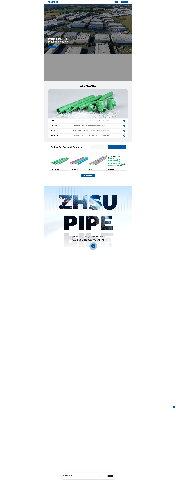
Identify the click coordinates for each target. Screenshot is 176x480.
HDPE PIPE (93, 153)
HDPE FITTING (93, 155)
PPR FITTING (93, 151)
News (96, 1)
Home (68, 1)
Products (75, 1)
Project (90, 1)
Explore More (52, 47)
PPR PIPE (92, 149)
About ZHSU (83, 1)
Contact (102, 1)
